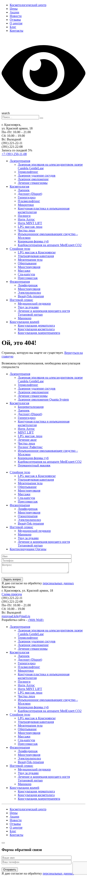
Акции (14, 12)
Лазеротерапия (20, 161)
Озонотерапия (27, 516)
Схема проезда (12, 594)
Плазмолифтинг (29, 201)
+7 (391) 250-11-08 (14, 154)
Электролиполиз (29, 292)
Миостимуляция (29, 267)
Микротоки (26, 204)
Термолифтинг (28, 172)
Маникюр (24, 318)
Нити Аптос (26, 219)
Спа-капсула (26, 274)
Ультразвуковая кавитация (36, 256)
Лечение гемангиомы (33, 183)
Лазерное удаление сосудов (36, 175)
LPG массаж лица (30, 226)
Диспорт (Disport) (30, 194)
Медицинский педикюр (34, 303)
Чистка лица (26, 230)
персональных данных (58, 583)
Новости (16, 16)
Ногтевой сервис (21, 300)
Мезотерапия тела (30, 259)
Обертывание (27, 263)
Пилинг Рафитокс (30, 447)
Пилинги (24, 215)
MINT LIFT (26, 432)
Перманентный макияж (34, 465)
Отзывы (15, 19)
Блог (13, 27)
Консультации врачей (24, 322)
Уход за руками (28, 307)
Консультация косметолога (36, 329)
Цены (14, 8)
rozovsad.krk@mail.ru (16, 616)
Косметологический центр (28, 5)
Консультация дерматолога (36, 325)
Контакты (16, 30)
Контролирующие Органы (28, 549)
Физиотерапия (20, 281)
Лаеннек (24, 190)
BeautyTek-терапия (31, 296)
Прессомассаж (28, 278)
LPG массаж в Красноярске (37, 252)
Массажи (24, 270)
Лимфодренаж (28, 285)
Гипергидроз (26, 197)
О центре (16, 23)
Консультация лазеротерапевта (39, 333)
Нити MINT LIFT (30, 223)
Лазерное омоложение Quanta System (43, 399)
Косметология (19, 186)
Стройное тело (20, 248)
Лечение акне (27, 439)
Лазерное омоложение (33, 179)
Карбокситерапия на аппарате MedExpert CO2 (50, 245)
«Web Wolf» (36, 620)
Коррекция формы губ (33, 241)
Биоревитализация (31, 407)
